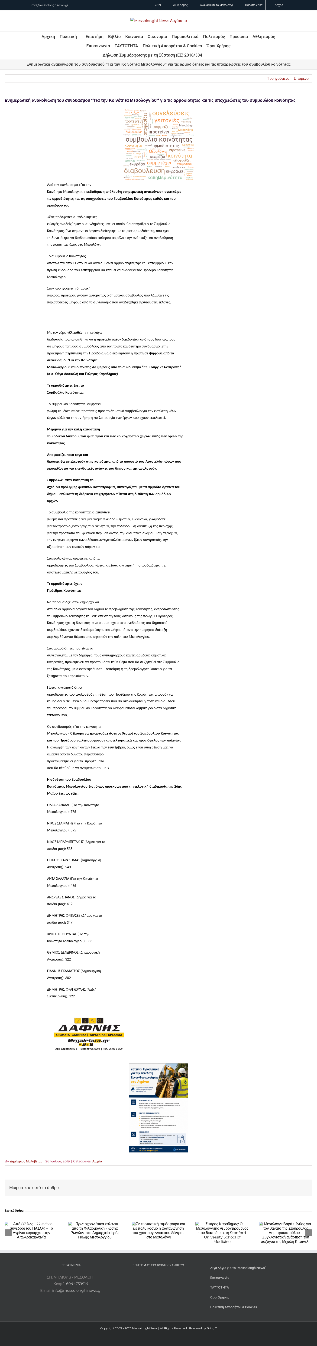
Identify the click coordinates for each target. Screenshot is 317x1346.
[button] (208, 55)
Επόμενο (301, 78)
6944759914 (77, 1284)
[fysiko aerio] (158, 1066)
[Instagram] (158, 1277)
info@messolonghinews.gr (49, 5)
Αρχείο (97, 1161)
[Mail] (171, 1277)
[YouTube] (146, 1277)
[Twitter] (164, 1277)
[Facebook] (152, 1277)
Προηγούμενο (278, 78)
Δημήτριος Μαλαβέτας (26, 1161)
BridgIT (212, 1328)
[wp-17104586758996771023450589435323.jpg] (89, 1008)
